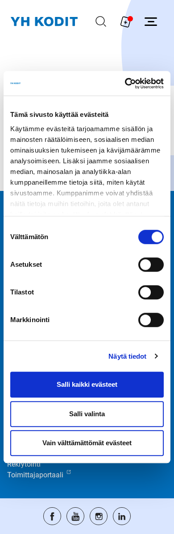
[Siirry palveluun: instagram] (99, 516)
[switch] (151, 264)
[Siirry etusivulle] (44, 21)
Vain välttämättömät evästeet (87, 443)
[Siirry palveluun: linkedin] (122, 516)
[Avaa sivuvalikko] (150, 21)
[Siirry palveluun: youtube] (75, 516)
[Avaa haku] (100, 21)
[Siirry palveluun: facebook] (52, 516)
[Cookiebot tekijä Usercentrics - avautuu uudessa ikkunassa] (125, 83)
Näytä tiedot (127, 356)
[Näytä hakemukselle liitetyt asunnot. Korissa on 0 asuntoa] (125, 21)
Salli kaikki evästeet (87, 384)
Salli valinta (87, 414)
